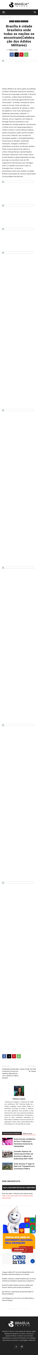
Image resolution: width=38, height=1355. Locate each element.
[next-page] (6, 1174)
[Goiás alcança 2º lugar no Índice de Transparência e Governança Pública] (7, 1166)
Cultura (9, 17)
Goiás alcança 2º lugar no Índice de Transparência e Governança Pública (24, 1166)
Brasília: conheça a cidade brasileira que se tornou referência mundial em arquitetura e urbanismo (19, 1280)
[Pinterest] (21, 55)
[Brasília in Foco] (19, 5)
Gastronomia (24, 21)
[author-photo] (19, 1096)
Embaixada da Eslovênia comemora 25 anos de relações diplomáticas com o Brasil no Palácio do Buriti (10, 1073)
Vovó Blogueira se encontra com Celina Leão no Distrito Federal (18, 1299)
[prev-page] (3, 1174)
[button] (3, 12)
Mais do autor (27, 1133)
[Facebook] (12, 55)
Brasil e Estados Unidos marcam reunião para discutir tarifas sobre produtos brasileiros (17, 1286)
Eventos (17, 21)
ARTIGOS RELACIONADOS (11, 1133)
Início (3, 17)
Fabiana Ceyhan (13, 50)
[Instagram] (22, 1347)
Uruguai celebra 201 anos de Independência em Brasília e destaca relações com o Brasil (18, 1273)
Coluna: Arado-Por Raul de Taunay (28, 1070)
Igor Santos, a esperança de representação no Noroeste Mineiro (17, 1293)
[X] (16, 55)
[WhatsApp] (26, 55)
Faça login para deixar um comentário (19, 1187)
